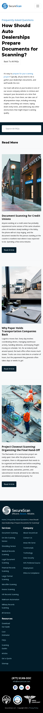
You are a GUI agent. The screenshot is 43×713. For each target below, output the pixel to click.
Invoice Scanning (8, 589)
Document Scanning (10, 533)
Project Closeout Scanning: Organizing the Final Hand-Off (21, 448)
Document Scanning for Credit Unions (21, 217)
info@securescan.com (21, 681)
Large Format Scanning (7, 577)
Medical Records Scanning (8, 552)
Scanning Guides (5, 646)
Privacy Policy (33, 708)
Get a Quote (7, 658)
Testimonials (28, 548)
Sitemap (5, 663)
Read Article (9, 250)
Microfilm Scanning (9, 584)
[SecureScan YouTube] (27, 687)
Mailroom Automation (10, 599)
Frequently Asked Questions (18, 520)
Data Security (28, 558)
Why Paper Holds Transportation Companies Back (19, 331)
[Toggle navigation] (37, 6)
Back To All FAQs (11, 61)
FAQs (4, 640)
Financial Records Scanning (8, 569)
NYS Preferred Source (31, 563)
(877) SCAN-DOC (21, 678)
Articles (5, 653)
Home (4, 520)
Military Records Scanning (8, 606)
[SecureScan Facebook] (15, 687)
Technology (28, 553)
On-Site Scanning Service (8, 539)
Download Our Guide (6, 625)
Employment (28, 568)
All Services (6, 613)
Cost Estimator (6, 633)
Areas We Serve (29, 543)
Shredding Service (9, 546)
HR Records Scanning (10, 594)
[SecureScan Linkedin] (21, 687)
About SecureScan (30, 533)
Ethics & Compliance (31, 573)
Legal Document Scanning (8, 561)
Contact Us (27, 538)
